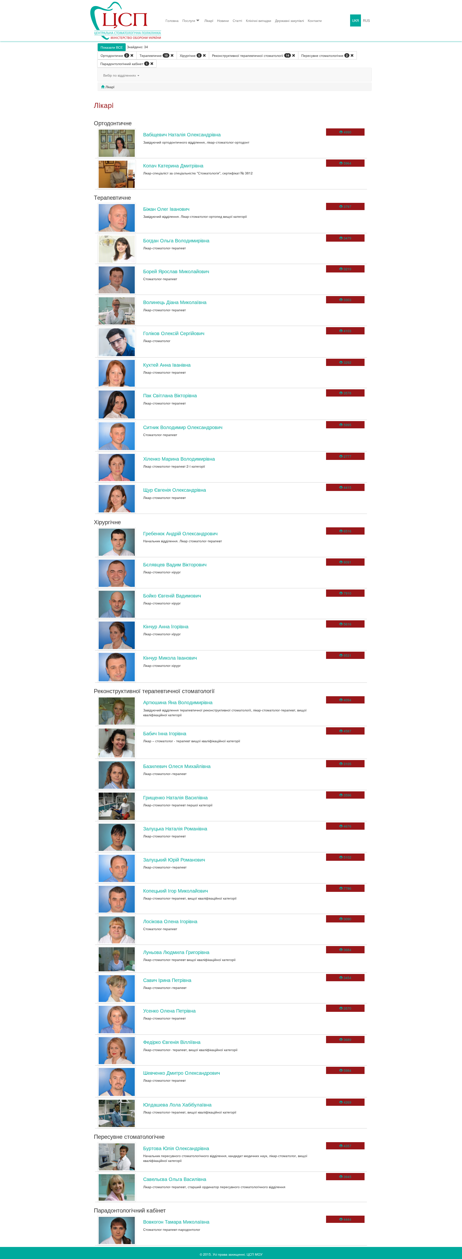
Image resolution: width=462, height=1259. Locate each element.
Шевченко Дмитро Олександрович (181, 1072)
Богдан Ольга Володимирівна (176, 240)
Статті (237, 20)
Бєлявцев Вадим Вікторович (174, 564)
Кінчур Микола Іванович (170, 657)
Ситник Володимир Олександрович (182, 427)
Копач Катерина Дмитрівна (173, 165)
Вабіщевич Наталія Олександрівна (182, 134)
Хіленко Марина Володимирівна (179, 458)
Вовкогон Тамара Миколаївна (176, 1221)
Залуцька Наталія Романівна (175, 828)
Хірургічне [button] (190, 55)
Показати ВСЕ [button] (112, 47)
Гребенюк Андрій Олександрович (180, 533)
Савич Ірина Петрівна (167, 979)
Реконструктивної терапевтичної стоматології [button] (250, 55)
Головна (172, 20)
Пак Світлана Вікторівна (170, 395)
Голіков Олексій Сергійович (173, 333)
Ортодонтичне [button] (114, 55)
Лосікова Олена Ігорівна (170, 921)
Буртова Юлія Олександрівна (176, 1148)
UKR (355, 20)
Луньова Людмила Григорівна (176, 951)
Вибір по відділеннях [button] (120, 75)
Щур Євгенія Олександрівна (174, 489)
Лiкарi (208, 20)
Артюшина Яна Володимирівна (177, 702)
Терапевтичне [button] (154, 55)
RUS (366, 20)
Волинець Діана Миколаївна (174, 301)
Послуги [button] (188, 20)
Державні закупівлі (289, 20)
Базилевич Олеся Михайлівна (177, 765)
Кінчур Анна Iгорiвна (165, 626)
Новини (223, 20)
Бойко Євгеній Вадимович (172, 595)
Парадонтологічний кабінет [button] (124, 63)
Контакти (315, 20)
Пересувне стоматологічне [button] (324, 55)
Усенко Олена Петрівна (169, 1010)
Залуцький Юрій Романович (174, 859)
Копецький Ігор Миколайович (175, 890)
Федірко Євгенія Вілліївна (171, 1041)
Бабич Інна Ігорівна (164, 733)
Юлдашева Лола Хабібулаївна (177, 1104)
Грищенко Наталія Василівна (175, 797)
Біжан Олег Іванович (166, 208)
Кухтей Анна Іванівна (167, 364)
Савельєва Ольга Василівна (174, 1178)
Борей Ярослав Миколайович (176, 271)
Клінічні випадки (258, 20)
